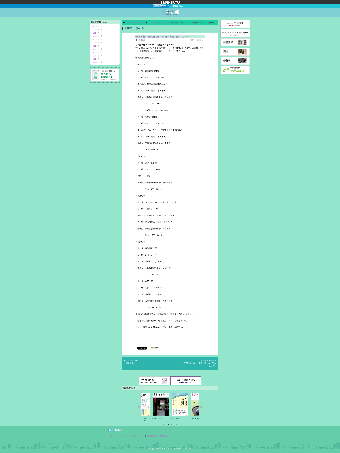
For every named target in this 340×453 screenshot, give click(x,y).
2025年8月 (98, 43)
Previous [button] (139, 407)
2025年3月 (98, 49)
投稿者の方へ (166, 436)
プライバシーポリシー (118, 436)
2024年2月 (98, 62)
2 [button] (166, 424)
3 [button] (168, 424)
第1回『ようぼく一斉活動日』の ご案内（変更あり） (199, 363)
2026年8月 (98, 26)
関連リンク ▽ (137, 436)
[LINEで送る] (155, 348)
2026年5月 (98, 33)
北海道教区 (153, 23)
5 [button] (174, 424)
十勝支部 (164, 23)
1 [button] (163, 424)
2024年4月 (98, 56)
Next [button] (201, 407)
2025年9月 (98, 40)
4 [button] (171, 424)
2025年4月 (98, 46)
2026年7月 (98, 30)
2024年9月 (98, 53)
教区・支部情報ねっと (135, 23)
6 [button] (176, 424)
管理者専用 (152, 436)
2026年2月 (98, 36)
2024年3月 (98, 59)
